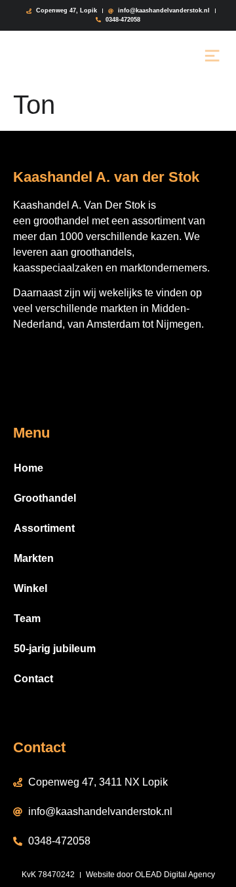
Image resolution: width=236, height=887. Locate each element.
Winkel (30, 588)
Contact (33, 678)
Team (27, 618)
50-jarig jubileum (55, 648)
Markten (34, 558)
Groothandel (45, 498)
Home (28, 468)
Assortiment (44, 528)
